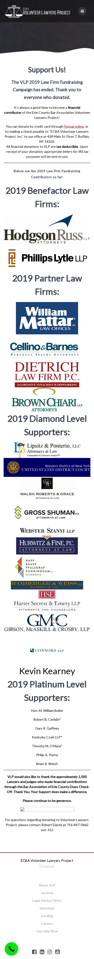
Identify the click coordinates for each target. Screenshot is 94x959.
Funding (47, 916)
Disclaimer (47, 866)
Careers (47, 923)
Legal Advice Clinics (47, 900)
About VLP (47, 885)
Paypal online (74, 126)
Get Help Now (47, 931)
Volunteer (47, 908)
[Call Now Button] (11, 948)
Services (47, 893)
